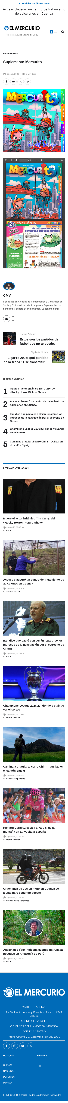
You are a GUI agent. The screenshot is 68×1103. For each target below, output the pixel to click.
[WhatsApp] (28, 81)
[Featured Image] (34, 496)
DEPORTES (9, 1076)
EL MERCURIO (10, 1095)
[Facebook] (6, 81)
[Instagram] (14, 1046)
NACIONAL (9, 1071)
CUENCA (7, 1065)
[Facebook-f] (6, 1046)
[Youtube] (22, 1046)
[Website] (13, 318)
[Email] (13, 81)
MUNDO (7, 1082)
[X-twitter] (31, 1046)
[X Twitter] (20, 81)
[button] (51, 31)
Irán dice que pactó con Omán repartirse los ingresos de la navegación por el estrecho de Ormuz (37, 418)
